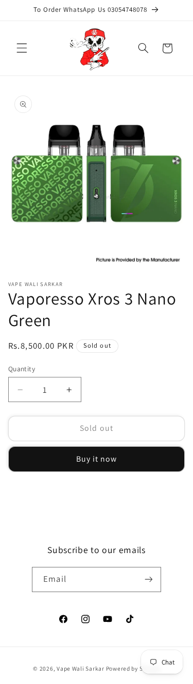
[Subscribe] (148, 579)
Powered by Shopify (133, 668)
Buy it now (96, 458)
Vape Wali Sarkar (81, 668)
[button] (21, 48)
